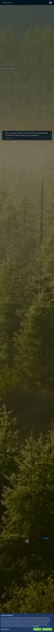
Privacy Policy (36, 626)
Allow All (37, 629)
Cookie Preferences (5, 629)
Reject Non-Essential (47, 629)
